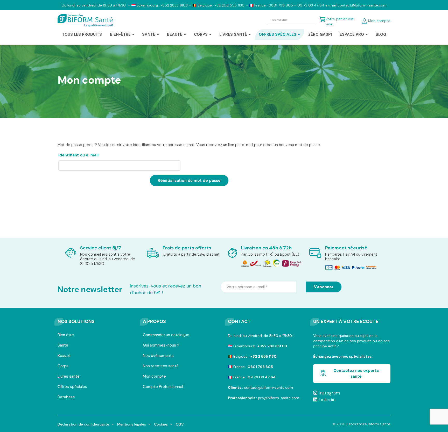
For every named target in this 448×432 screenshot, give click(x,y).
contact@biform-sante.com (268, 387)
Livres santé (233, 34)
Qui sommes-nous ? (161, 345)
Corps (63, 366)
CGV (180, 424)
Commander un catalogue (166, 335)
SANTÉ (149, 34)
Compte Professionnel (163, 387)
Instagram (328, 393)
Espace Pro (352, 34)
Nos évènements (158, 356)
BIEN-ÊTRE (121, 34)
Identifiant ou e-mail (91, 155)
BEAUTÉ (175, 34)
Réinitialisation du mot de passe (189, 180)
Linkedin (326, 400)
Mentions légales (131, 424)
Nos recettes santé (161, 366)
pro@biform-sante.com (278, 397)
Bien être (66, 335)
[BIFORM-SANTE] (85, 20)
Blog (381, 34)
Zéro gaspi (320, 34)
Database (66, 397)
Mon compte (378, 20)
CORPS (201, 34)
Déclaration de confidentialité (83, 424)
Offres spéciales (72, 387)
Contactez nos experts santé (356, 373)
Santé (63, 345)
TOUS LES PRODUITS (82, 34)
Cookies (161, 424)
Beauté (64, 356)
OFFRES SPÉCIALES (278, 34)
